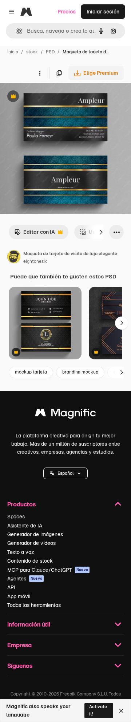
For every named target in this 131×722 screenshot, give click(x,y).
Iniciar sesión (103, 11)
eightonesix (35, 261)
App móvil (19, 596)
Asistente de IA (24, 525)
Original (46, 97)
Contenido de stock (30, 561)
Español (65, 473)
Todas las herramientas (34, 605)
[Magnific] (65, 414)
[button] (65, 473)
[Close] (121, 710)
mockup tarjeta (31, 372)
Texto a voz (20, 552)
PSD (50, 52)
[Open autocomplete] (16, 31)
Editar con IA (34, 234)
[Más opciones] (39, 73)
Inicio (12, 52)
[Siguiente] (101, 232)
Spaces (16, 516)
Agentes (24, 578)
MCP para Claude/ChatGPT (47, 570)
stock (32, 52)
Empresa (19, 645)
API (11, 587)
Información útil (28, 624)
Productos (21, 504)
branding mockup (80, 372)
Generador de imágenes (35, 534)
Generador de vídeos (31, 543)
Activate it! (98, 710)
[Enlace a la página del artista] (13, 257)
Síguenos (19, 665)
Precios (66, 11)
